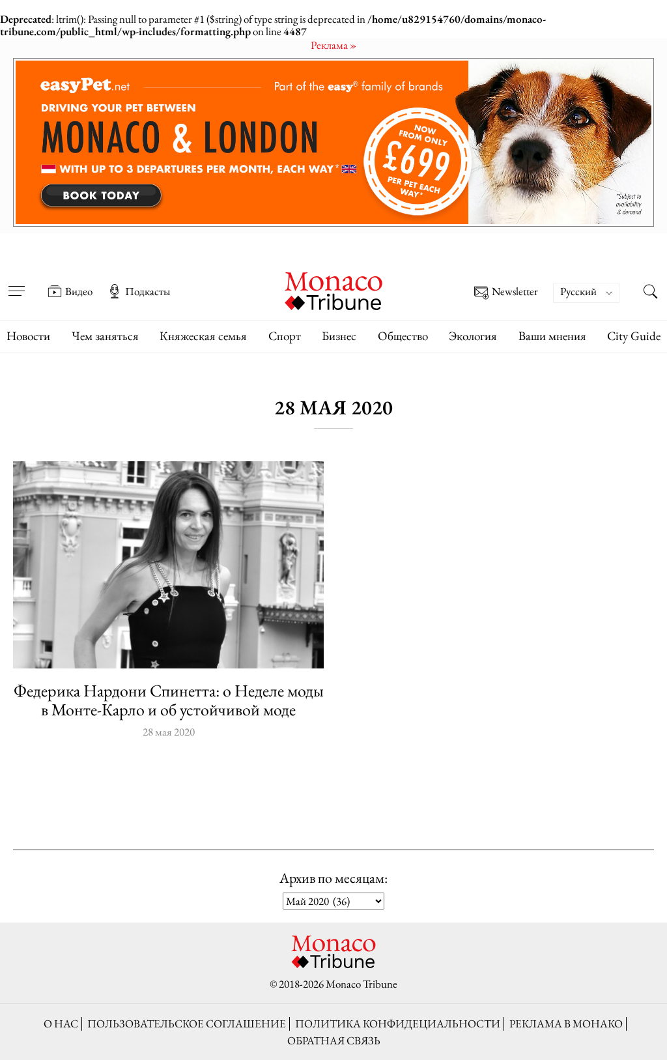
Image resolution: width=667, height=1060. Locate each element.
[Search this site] (650, 292)
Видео (78, 291)
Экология (473, 336)
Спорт (284, 336)
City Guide (633, 336)
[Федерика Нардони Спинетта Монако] (168, 564)
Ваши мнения (552, 336)
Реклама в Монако (566, 1023)
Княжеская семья (203, 336)
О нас (61, 1023)
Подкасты (147, 291)
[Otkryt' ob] (333, 142)
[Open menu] (16, 282)
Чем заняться (105, 336)
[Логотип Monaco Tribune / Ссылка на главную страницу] (333, 289)
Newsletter (515, 291)
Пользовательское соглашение (186, 1023)
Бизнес (339, 336)
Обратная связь (333, 1040)
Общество (403, 336)
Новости (28, 336)
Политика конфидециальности (397, 1023)
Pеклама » (333, 45)
